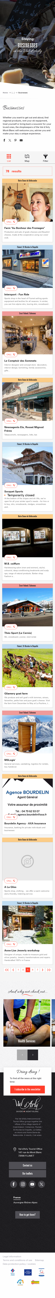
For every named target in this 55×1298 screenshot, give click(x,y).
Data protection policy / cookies (19, 1264)
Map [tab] (27, 161)
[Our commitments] (27, 1272)
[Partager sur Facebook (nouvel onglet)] (4, 141)
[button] (22, 1055)
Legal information (12, 1256)
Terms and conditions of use (17, 1260)
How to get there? (27, 1214)
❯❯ (49, 969)
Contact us (27, 1165)
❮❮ (7, 969)
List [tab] (9, 161)
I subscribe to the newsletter (27, 1089)
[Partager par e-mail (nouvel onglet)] (21, 141)
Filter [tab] (45, 161)
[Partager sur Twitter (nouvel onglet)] (9, 141)
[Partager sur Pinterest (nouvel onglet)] (15, 141)
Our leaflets (27, 1173)
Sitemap (39, 1260)
